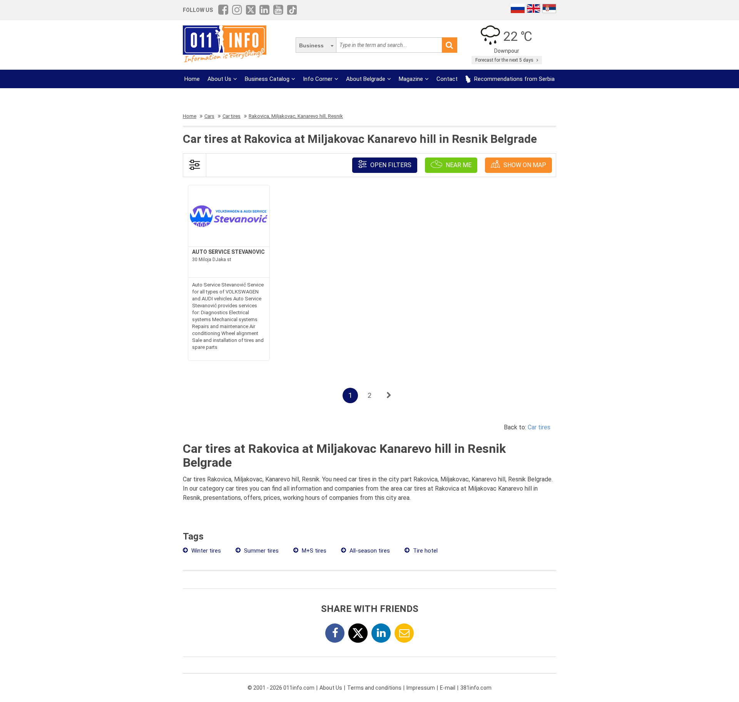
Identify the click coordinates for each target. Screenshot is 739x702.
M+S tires (313, 550)
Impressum (420, 688)
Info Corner (318, 78)
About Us (219, 78)
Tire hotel (424, 550)
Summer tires (260, 550)
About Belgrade (365, 78)
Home (192, 78)
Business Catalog (267, 78)
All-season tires (369, 550)
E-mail (447, 688)
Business (311, 45)
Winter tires (205, 550)
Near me (457, 165)
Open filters (390, 165)
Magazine (411, 78)
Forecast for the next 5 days (505, 60)
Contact (447, 78)
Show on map (524, 165)
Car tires (539, 427)
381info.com (476, 688)
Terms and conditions (374, 688)
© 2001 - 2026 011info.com (280, 688)
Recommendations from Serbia (514, 78)
